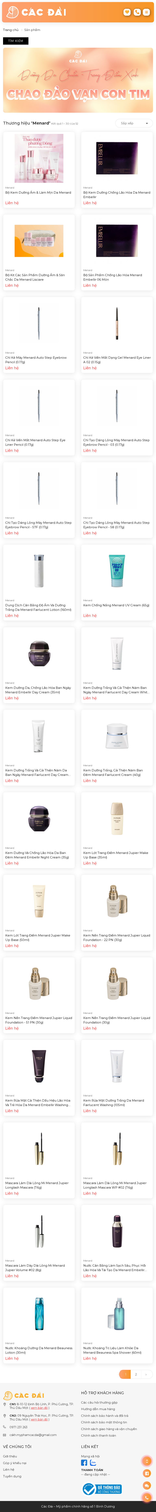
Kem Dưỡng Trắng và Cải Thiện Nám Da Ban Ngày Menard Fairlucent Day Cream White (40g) (36, 774)
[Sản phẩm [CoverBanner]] (78, 80)
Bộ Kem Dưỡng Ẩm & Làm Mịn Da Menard (38, 192)
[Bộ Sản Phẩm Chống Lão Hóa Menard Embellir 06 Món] (117, 241)
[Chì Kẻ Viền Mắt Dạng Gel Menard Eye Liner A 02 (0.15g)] (117, 323)
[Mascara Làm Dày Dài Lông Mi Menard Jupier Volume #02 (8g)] (39, 1231)
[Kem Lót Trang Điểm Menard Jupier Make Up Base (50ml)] (39, 901)
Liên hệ (8, 1469)
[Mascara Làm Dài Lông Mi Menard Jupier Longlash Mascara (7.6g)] (39, 1148)
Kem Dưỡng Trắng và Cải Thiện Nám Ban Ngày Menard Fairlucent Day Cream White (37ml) (116, 692)
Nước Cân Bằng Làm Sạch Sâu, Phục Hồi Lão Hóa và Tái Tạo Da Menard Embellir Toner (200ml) (114, 1270)
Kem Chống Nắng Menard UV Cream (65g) (116, 605)
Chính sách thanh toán (98, 1435)
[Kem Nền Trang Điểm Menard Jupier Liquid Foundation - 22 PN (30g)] (117, 901)
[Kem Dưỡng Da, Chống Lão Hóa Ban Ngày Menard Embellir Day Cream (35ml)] (39, 653)
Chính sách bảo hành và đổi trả (104, 1416)
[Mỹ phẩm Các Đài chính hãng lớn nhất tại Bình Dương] (23, 1395)
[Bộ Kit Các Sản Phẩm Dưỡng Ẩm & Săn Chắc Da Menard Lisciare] (39, 241)
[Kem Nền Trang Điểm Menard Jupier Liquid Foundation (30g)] (117, 983)
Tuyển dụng (12, 1476)
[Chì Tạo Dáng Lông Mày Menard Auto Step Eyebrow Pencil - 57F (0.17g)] (39, 488)
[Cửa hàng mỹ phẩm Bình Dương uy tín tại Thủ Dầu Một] (40, 12)
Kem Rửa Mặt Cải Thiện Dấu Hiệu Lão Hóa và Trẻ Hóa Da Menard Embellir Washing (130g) (37, 1105)
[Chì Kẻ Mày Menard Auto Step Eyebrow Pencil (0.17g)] (39, 323)
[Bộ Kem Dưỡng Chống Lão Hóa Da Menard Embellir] (117, 158)
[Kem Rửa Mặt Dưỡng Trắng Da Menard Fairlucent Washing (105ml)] (117, 1066)
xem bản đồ (39, 1408)
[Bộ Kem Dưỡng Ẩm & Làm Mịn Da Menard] (39, 158)
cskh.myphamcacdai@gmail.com (33, 1435)
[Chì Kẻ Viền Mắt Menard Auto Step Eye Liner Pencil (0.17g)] (39, 406)
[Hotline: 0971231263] (147, 1461)
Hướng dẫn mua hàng (98, 1409)
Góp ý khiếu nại (14, 1463)
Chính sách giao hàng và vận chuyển (109, 1429)
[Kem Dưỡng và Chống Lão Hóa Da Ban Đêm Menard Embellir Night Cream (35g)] (39, 818)
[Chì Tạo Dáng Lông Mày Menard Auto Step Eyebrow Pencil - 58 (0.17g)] (117, 488)
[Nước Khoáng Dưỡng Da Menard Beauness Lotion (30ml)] (39, 1314)
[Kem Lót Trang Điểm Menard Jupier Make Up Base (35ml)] (117, 818)
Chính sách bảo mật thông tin (104, 1422)
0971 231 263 (18, 1427)
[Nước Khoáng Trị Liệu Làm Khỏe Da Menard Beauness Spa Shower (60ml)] (117, 1314)
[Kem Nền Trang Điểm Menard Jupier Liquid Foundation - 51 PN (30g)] (39, 983)
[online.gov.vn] (101, 1489)
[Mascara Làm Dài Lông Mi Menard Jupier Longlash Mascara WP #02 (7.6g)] (117, 1148)
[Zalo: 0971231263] (147, 1485)
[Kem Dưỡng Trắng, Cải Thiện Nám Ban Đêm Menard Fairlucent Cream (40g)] (117, 736)
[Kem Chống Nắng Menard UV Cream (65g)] (117, 571)
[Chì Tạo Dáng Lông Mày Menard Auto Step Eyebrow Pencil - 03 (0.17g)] (117, 406)
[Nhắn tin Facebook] (147, 1473)
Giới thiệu (10, 1456)
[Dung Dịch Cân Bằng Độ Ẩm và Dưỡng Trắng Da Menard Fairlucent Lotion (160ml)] (39, 571)
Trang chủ (10, 30)
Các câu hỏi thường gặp (99, 1402)
